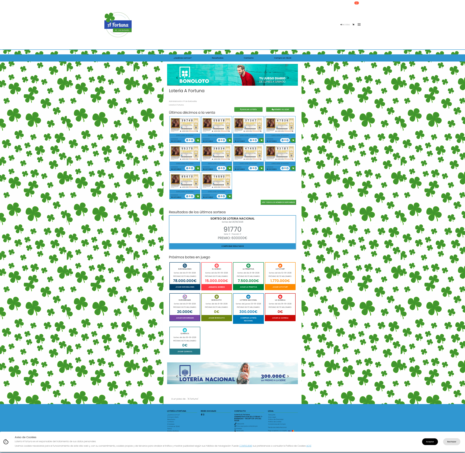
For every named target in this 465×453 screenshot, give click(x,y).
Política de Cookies (274, 422)
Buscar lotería (249, 109)
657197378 (240, 431)
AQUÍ (308, 445)
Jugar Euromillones (184, 287)
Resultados (171, 419)
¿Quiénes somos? (173, 415)
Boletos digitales (173, 431)
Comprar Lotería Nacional (248, 319)
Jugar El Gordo (216, 287)
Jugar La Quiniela (280, 318)
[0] (354, 24)
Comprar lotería (172, 417)
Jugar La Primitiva (248, 287)
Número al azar (281, 109)
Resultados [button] (217, 57)
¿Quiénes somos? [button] (182, 57)
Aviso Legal (272, 417)
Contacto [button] (249, 57)
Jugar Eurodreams (185, 318)
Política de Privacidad (275, 419)
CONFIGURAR (245, 445)
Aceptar (430, 441)
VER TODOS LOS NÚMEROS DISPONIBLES (278, 202)
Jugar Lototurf (280, 287)
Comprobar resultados (232, 246)
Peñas (169, 429)
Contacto (170, 422)
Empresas (170, 424)
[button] (177, 78)
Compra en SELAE (173, 426)
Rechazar (451, 441)
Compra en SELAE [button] (282, 57)
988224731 (240, 424)
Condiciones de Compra (277, 424)
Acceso (346, 24)
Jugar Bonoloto (216, 318)
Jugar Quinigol (184, 351)
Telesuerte (271, 415)
